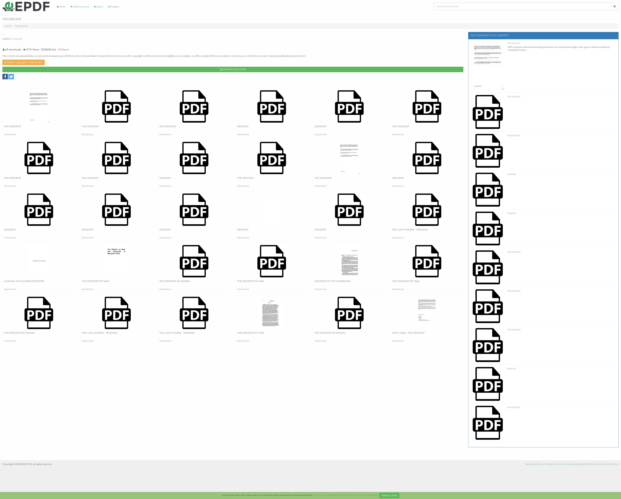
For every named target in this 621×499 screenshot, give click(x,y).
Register (114, 6)
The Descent (21, 26)
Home (62, 6)
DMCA (586, 464)
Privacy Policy (543, 464)
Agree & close (389, 495)
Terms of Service (561, 464)
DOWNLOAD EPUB (234, 69)
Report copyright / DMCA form (25, 62)
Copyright (576, 464)
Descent (511, 174)
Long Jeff (16, 38)
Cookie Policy (611, 464)
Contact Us (597, 464)
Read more (10, 134)
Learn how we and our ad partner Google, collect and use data (345, 495)
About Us (530, 464)
